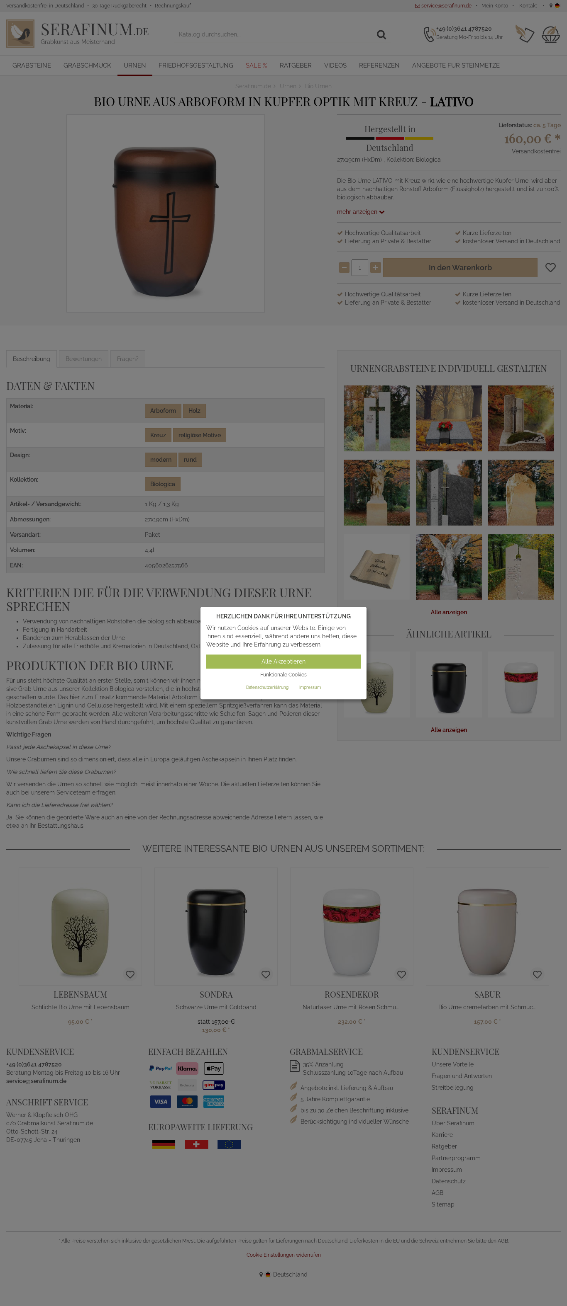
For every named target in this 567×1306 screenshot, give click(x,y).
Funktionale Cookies (283, 675)
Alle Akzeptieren (283, 662)
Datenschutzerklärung (267, 687)
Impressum (310, 687)
